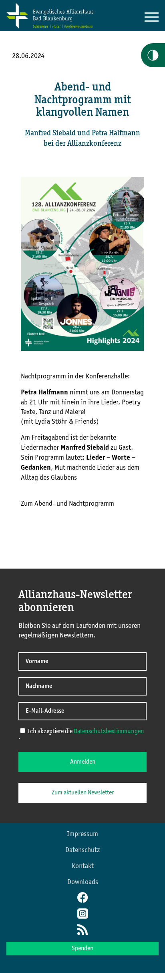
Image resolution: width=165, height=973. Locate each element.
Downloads (82, 882)
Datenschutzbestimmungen (109, 731)
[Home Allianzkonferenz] (49, 27)
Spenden (82, 948)
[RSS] (82, 930)
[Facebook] (82, 898)
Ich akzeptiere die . (81, 734)
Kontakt (83, 866)
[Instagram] (82, 914)
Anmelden (82, 762)
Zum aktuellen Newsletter (83, 793)
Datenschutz (82, 850)
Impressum (82, 834)
